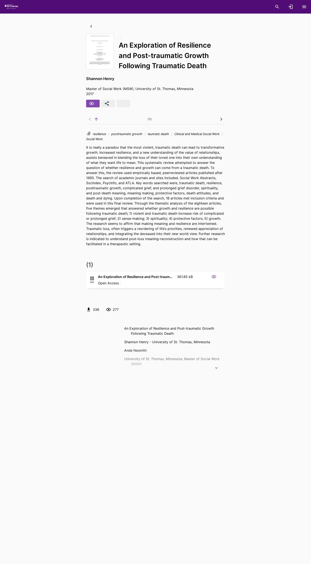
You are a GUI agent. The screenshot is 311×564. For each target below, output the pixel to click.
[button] (201, 277)
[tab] (116, 119)
